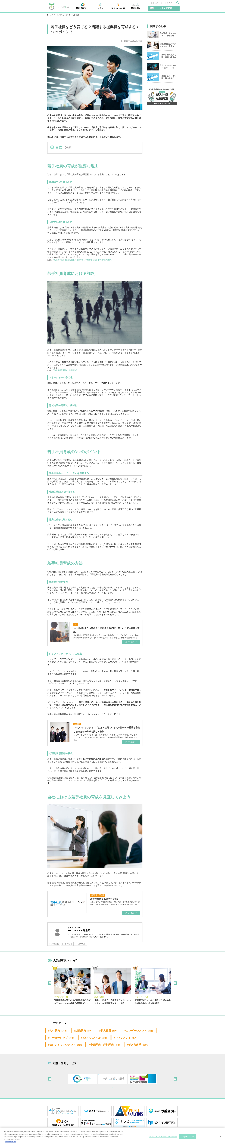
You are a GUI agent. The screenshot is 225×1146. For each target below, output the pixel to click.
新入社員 (68, 944)
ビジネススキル (95, 1037)
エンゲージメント (140, 1030)
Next (175, 983)
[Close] (221, 1136)
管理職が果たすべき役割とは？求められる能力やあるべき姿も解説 (153, 1001)
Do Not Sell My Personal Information (163, 1137)
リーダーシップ (62, 1037)
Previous (49, 983)
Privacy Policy (10, 1142)
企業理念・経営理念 (105, 1044)
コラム (100, 8)
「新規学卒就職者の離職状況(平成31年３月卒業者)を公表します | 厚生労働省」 (82, 260)
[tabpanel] (72, 988)
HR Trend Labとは (118, 8)
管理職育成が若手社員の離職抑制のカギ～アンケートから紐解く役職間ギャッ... (72, 1001)
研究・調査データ (83, 8)
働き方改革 (138, 1044)
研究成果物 (135, 8)
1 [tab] (112, 1087)
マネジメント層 (61, 997)
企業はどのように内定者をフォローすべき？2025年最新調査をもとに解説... (112, 1001)
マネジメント (126, 1037)
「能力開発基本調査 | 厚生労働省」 (65, 370)
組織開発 (84, 1030)
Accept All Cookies (187, 1137)
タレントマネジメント (66, 1044)
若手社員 (82, 944)
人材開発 (55, 944)
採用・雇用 (99, 997)
